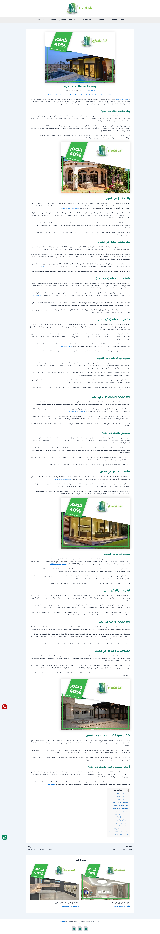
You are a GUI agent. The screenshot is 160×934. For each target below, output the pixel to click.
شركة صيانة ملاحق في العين (120, 802)
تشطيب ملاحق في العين (121, 817)
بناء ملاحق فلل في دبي (66, 346)
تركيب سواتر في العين (122, 823)
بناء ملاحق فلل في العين (87, 94)
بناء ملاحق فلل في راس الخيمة (70, 208)
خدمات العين (99, 19)
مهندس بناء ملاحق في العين (120, 829)
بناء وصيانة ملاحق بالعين (63, 94)
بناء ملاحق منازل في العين (121, 799)
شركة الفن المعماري (122, 99)
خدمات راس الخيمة (49, 19)
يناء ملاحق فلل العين (50, 94)
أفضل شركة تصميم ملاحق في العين (118, 832)
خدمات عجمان (35, 19)
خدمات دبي (62, 19)
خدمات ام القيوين (74, 19)
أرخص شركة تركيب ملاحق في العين (118, 834)
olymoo (62, 922)
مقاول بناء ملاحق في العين (121, 805)
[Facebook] (86, 928)
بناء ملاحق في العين (75, 94)
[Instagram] (74, 928)
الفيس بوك (51, 784)
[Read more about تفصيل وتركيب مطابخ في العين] (54, 882)
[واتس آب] (4, 837)
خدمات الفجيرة (87, 19)
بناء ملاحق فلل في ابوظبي (41, 266)
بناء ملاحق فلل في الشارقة (58, 564)
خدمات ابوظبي (124, 19)
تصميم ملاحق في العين (121, 814)
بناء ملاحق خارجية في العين (121, 826)
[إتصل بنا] (4, 706)
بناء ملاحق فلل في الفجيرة (77, 411)
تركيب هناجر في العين (122, 820)
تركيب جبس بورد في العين (120, 903)
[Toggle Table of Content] (126, 790)
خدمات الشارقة (112, 19)
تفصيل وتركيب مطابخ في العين (67, 903)
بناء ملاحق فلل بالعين (101, 94)
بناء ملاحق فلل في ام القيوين (62, 479)
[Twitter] (80, 928)
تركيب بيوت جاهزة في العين (120, 808)
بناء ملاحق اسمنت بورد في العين (119, 811)
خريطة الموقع (80, 924)
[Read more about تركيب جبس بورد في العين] (105, 882)
